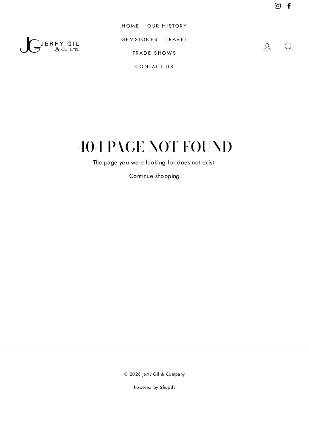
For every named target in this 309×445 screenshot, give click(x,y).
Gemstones (139, 39)
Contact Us (154, 66)
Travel (177, 39)
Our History (167, 25)
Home (130, 25)
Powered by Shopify (154, 387)
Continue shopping (154, 176)
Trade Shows (155, 53)
